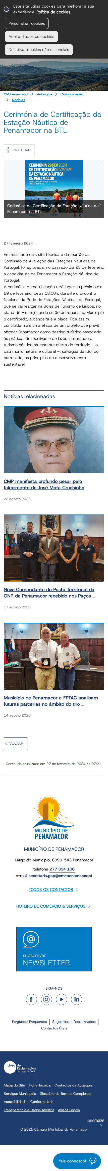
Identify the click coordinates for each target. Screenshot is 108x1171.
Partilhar (21, 150)
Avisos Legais (69, 1110)
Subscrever (46, 960)
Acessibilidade (15, 1101)
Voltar (16, 743)
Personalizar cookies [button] (27, 23)
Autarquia (44, 94)
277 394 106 (62, 869)
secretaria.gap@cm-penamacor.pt (60, 875)
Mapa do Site (14, 1085)
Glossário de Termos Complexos (65, 1093)
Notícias (18, 99)
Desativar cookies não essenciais (39, 49)
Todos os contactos (51, 889)
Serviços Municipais (20, 1093)
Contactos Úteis (54, 1028)
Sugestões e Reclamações (74, 1021)
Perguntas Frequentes (29, 1021)
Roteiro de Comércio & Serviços (50, 906)
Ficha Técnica (40, 1085)
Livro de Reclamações (20, 1067)
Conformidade (41, 1101)
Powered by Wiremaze (95, 1123)
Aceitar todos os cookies (31, 36)
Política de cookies (53, 12)
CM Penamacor (16, 94)
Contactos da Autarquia (74, 1085)
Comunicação (72, 94)
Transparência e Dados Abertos (29, 1110)
